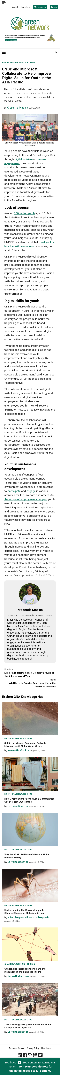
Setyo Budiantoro (18, 976)
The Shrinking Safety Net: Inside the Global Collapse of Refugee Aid (30, 999)
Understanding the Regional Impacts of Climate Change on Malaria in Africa (30, 885)
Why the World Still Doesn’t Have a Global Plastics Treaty (30, 829)
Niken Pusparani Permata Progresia (28, 917)
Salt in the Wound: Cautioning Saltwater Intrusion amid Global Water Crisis (30, 718)
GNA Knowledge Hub (12, 62)
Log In (54, 7)
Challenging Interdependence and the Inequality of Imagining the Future (30, 944)
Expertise (25, 7)
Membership (40, 7)
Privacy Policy (33, 1048)
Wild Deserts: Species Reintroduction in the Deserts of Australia (32, 683)
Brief (7, 738)
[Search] (56, 52)
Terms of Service (16, 1048)
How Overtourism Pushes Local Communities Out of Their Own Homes (30, 774)
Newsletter (46, 1048)
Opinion (31, 964)
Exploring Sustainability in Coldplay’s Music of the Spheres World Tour (29, 672)
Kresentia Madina (17, 107)
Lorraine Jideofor (18, 806)
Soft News (30, 62)
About (15, 7)
